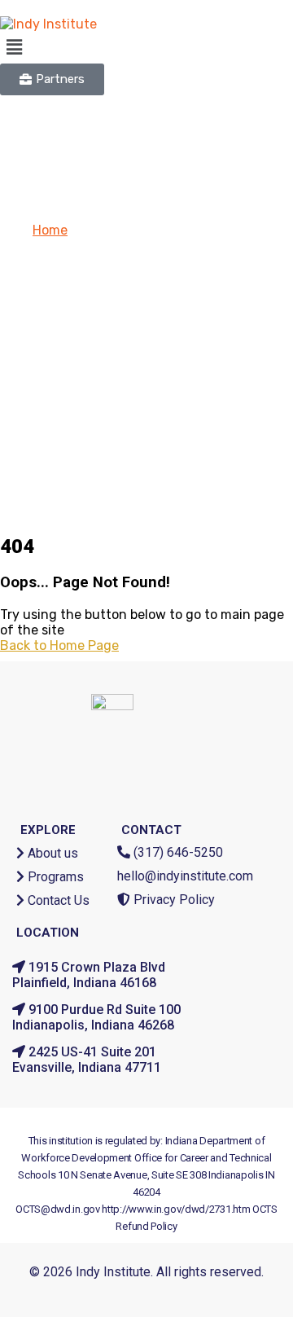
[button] (146, 47)
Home (50, 230)
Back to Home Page (59, 645)
